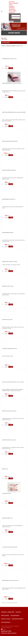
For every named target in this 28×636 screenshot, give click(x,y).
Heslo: (10, 18)
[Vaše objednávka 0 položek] (24, 11)
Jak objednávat (14, 615)
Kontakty (18, 612)
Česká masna (1, 11)
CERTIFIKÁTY (12, 7)
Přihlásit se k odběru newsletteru (9, 633)
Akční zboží (4, 38)
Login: (10, 15)
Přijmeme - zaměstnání (7, 612)
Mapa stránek (5, 615)
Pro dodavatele (5, 622)
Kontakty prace (5, 618)
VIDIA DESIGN (8, 627)
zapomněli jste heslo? (13, 19)
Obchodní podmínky (17, 618)
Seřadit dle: (3, 45)
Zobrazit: (18, 45)
